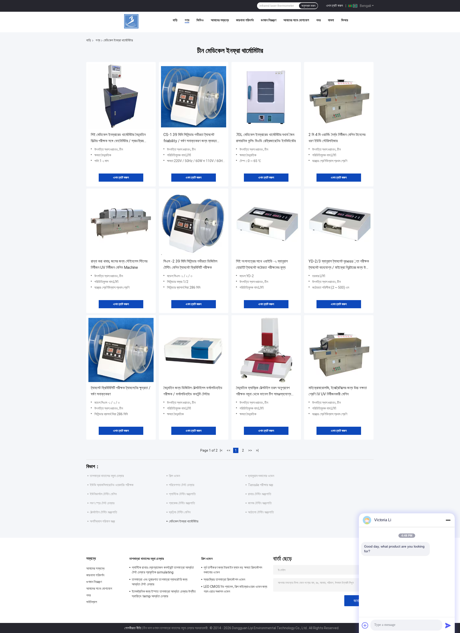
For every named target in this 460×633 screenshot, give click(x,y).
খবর (318, 20)
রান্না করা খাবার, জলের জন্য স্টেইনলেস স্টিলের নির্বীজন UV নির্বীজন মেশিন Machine (119, 264)
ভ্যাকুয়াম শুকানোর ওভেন (261, 476)
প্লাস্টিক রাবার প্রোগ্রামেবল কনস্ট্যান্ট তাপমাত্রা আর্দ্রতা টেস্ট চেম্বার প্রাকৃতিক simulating (163, 570)
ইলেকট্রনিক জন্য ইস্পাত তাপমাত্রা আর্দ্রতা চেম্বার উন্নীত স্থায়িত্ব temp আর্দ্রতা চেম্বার (164, 593)
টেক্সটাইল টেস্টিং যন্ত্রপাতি (103, 512)
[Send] (448, 625)
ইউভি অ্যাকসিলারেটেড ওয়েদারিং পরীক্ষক (111, 485)
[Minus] (448, 520)
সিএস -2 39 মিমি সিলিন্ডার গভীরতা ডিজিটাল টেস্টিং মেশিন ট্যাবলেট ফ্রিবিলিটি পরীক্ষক (190, 264)
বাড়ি (175, 20)
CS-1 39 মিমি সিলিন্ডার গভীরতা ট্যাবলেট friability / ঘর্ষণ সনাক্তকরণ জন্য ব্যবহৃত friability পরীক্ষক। (190, 138)
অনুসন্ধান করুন (308, 5)
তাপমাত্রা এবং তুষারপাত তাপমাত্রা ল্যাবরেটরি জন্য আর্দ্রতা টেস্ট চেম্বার (159, 581)
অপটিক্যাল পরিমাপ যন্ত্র (102, 521)
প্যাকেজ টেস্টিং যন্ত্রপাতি (182, 503)
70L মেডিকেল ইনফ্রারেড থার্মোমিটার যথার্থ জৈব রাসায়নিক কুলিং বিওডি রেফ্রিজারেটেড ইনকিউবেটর (266, 137)
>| (257, 450)
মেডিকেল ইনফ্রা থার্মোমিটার (183, 521)
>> (250, 450)
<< (228, 450)
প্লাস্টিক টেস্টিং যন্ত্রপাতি (182, 494)
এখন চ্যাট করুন (334, 5)
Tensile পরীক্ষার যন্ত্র (260, 485)
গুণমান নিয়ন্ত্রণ (268, 20)
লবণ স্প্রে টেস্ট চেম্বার (102, 503)
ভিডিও (200, 20)
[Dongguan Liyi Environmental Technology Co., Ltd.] (131, 21)
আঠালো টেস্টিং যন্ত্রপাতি (261, 512)
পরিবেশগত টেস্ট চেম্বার (181, 485)
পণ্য (187, 20)
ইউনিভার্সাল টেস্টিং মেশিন (103, 494)
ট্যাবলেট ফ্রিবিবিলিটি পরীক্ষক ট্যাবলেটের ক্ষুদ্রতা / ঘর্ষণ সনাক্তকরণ (120, 391)
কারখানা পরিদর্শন (245, 20)
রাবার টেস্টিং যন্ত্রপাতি (259, 494)
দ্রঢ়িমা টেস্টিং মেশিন (179, 512)
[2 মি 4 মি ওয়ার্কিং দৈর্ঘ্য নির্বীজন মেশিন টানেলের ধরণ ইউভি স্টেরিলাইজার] (338, 96)
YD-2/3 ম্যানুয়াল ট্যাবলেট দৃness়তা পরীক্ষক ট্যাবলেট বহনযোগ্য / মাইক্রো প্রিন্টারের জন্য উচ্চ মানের (339, 265)
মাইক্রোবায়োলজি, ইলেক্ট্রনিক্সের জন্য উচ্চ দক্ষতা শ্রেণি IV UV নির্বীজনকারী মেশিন (338, 391)
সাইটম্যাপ (91, 602)
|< (221, 450)
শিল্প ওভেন (174, 476)
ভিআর (344, 20)
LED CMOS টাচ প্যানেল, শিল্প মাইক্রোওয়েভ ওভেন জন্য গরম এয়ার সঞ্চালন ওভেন (235, 589)
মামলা (331, 20)
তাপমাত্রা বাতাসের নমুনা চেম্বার (107, 476)
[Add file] (365, 625)
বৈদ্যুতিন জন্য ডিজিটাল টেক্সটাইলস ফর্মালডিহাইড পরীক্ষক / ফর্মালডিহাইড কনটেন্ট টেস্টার (192, 391)
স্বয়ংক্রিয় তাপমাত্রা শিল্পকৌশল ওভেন (224, 579)
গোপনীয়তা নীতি (132, 628)
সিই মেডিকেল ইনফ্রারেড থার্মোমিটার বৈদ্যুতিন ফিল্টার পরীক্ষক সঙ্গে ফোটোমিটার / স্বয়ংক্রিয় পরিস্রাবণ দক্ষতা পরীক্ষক (118, 138)
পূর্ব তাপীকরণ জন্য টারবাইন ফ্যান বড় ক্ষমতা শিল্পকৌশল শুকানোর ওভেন (233, 570)
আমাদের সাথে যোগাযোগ (296, 20)
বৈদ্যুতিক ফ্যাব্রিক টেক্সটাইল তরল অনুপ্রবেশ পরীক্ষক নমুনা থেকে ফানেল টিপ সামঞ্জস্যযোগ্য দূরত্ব (263, 391)
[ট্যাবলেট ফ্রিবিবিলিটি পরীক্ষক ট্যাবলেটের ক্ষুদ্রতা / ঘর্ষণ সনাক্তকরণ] (121, 349)
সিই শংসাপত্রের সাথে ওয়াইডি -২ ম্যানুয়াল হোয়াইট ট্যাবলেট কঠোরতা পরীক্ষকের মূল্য (262, 264)
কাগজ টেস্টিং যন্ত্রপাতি (260, 503)
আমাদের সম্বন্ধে (220, 20)
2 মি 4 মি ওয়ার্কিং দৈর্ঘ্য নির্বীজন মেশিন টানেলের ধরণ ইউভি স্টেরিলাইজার (337, 137)
